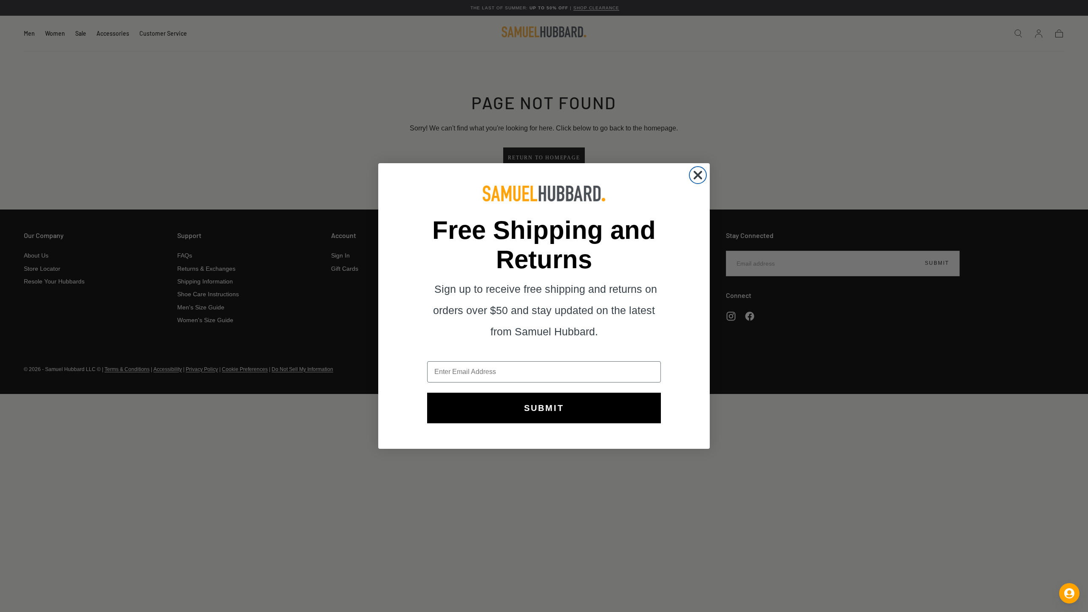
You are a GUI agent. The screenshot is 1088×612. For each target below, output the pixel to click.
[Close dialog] (697, 175)
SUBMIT (544, 408)
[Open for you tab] (1069, 593)
